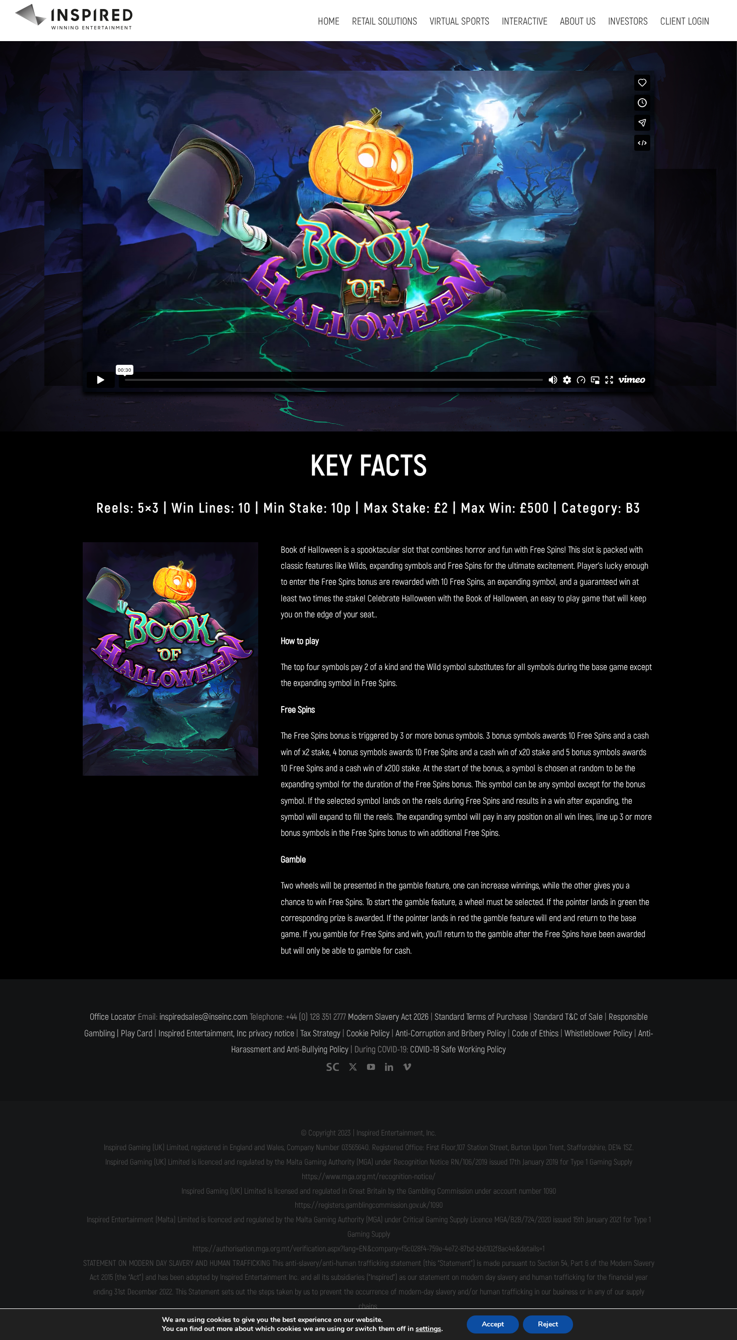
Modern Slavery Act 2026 (388, 1017)
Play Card (136, 1033)
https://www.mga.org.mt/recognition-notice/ (369, 1177)
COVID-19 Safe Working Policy (458, 1049)
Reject (548, 1324)
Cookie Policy (368, 1033)
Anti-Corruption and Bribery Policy (451, 1033)
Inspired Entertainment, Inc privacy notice (226, 1033)
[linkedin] (389, 1067)
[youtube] (371, 1067)
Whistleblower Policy (598, 1033)
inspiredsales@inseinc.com (203, 1017)
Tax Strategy (320, 1033)
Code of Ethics (535, 1033)
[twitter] (353, 1067)
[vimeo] (407, 1067)
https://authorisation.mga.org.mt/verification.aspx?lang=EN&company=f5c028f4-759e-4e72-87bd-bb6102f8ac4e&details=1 (368, 1249)
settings (428, 1328)
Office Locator (113, 1017)
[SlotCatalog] (332, 1067)
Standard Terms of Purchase (481, 1017)
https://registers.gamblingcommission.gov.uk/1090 (369, 1205)
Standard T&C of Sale (568, 1017)
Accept (493, 1324)
